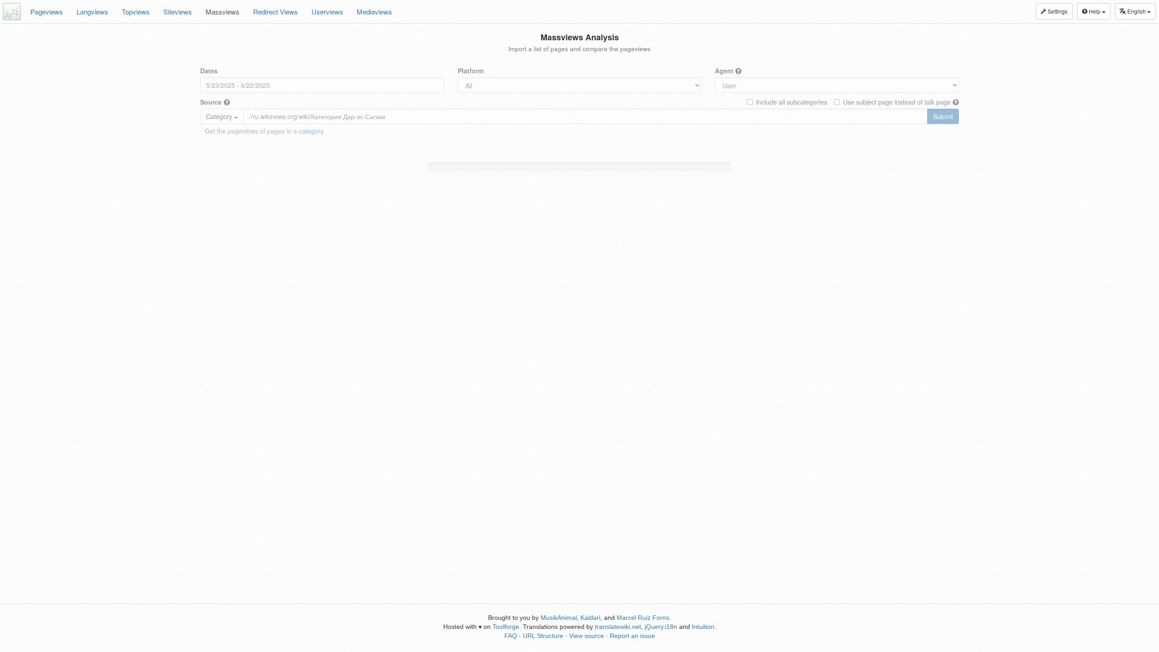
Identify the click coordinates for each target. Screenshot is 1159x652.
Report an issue (632, 635)
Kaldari (590, 617)
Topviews (136, 11)
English (1137, 11)
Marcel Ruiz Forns (643, 617)
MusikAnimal (559, 617)
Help (1094, 11)
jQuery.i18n (661, 626)
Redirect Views (275, 11)
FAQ (510, 635)
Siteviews (177, 11)
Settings (1057, 11)
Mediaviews (374, 11)
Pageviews (46, 11)
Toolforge (506, 626)
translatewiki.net (618, 626)
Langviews (92, 11)
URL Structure (543, 635)
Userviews (327, 11)
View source (586, 635)
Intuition (703, 626)
